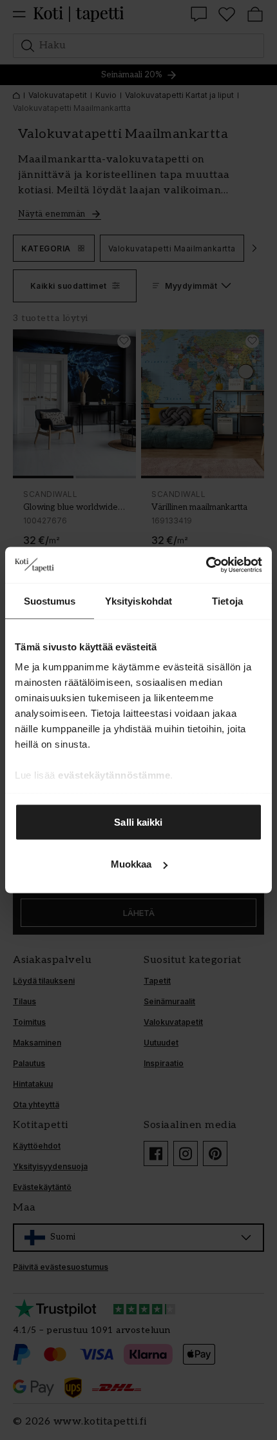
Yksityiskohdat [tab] (138, 600)
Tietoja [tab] (227, 600)
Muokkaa (131, 864)
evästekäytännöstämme (114, 775)
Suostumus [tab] (50, 600)
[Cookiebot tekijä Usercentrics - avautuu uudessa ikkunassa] (205, 565)
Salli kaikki (138, 821)
